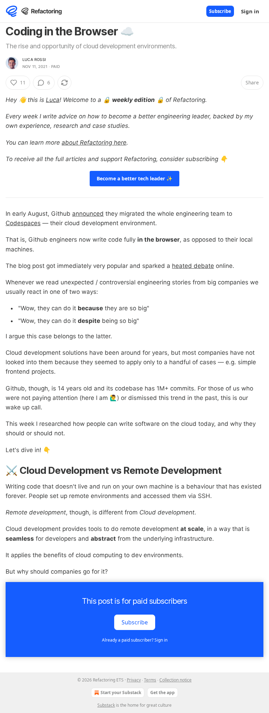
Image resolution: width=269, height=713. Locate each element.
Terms (150, 680)
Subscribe (220, 11)
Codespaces (23, 223)
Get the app (162, 692)
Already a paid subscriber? (134, 640)
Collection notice (175, 680)
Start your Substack (121, 692)
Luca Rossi (34, 59)
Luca (53, 99)
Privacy (134, 680)
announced (88, 213)
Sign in (250, 11)
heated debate (193, 265)
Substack (106, 705)
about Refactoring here (94, 142)
